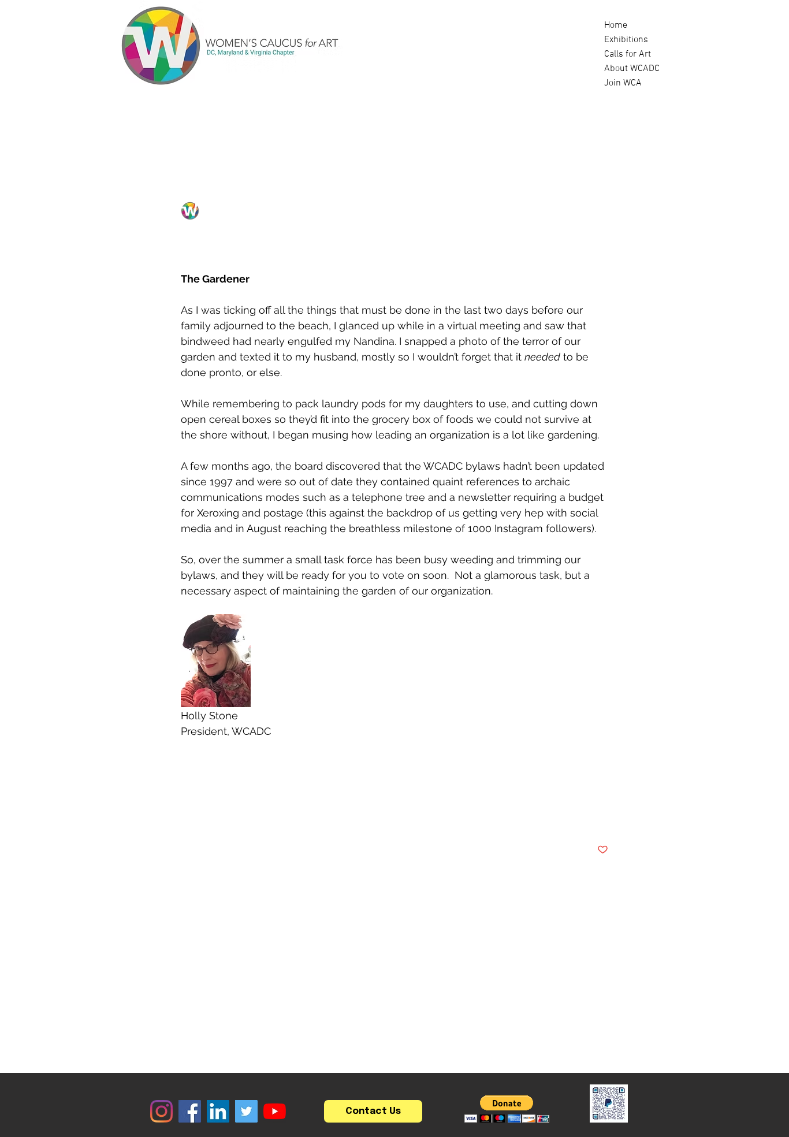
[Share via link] (271, 813)
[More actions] (601, 211)
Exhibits (313, 131)
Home (615, 25)
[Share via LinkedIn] (242, 813)
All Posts (144, 131)
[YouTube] (274, 1111)
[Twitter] (246, 1111)
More (548, 131)
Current (252, 131)
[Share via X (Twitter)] (214, 813)
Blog (199, 131)
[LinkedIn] (218, 1111)
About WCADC (632, 69)
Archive (197, 774)
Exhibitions (626, 40)
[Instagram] (161, 1111)
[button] (651, 131)
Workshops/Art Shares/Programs (434, 131)
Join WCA (623, 83)
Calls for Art (627, 54)
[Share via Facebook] (186, 813)
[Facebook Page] (189, 1111)
